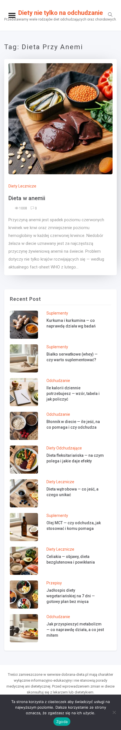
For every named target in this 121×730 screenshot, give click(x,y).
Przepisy (54, 583)
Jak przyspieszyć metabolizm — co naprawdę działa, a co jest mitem (75, 630)
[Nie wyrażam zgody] (114, 712)
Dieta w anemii (26, 198)
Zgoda (62, 721)
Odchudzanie (58, 381)
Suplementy (57, 313)
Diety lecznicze (22, 186)
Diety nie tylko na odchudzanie (60, 12)
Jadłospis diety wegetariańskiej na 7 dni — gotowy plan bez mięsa (70, 596)
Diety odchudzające (64, 448)
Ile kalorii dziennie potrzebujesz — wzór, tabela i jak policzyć (73, 393)
